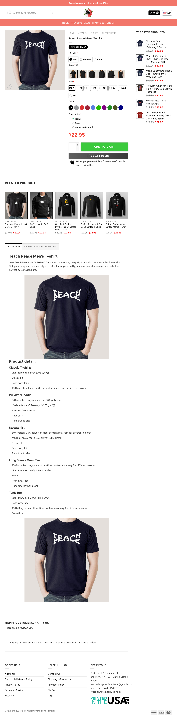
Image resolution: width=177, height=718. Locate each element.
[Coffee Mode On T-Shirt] (41, 205)
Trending (76, 23)
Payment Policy (56, 684)
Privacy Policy (12, 684)
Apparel (82, 33)
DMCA (51, 690)
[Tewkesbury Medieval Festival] (88, 12)
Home (65, 23)
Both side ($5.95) (84, 127)
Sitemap (9, 695)
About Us (10, 673)
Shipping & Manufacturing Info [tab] (40, 247)
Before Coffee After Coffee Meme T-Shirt (116, 225)
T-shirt (94, 33)
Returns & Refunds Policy (19, 679)
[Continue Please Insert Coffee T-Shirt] (16, 205)
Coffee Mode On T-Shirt (39, 225)
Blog (87, 23)
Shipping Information (59, 679)
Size (71, 81)
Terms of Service (14, 690)
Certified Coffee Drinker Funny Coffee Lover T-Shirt (65, 227)
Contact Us (54, 673)
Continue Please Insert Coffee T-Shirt (16, 225)
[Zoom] (9, 86)
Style (73, 65)
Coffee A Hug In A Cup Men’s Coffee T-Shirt (91, 225)
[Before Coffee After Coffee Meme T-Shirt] (117, 205)
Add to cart (104, 146)
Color (72, 101)
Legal (51, 695)
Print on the (75, 114)
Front (77, 119)
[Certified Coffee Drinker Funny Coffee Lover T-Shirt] (66, 205)
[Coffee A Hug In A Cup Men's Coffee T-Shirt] (92, 205)
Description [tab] (13, 247)
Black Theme (109, 33)
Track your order (103, 23)
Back (77, 123)
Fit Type (73, 53)
